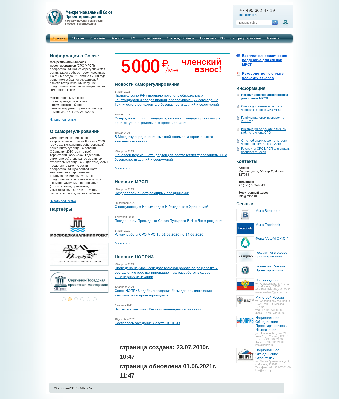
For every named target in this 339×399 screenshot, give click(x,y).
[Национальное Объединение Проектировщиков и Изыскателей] (245, 321)
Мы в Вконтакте (268, 211)
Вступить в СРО (212, 38)
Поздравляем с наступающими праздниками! (152, 193)
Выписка (117, 38)
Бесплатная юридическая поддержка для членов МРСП (264, 60)
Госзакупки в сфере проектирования (271, 254)
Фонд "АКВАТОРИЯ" (271, 238)
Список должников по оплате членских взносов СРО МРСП (262, 108)
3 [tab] (76, 299)
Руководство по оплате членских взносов (263, 75)
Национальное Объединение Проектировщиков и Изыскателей (271, 324)
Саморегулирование (245, 38)
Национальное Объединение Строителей (267, 354)
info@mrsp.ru (248, 15)
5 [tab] (88, 299)
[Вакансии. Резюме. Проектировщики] (245, 270)
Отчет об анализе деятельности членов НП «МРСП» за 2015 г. (264, 142)
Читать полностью (63, 119)
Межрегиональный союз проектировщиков (80, 17)
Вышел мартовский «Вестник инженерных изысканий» (159, 309)
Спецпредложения (180, 38)
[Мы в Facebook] (245, 229)
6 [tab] (95, 299)
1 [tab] (64, 299)
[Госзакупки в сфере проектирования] (245, 256)
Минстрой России (269, 297)
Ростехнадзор (266, 280)
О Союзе (77, 38)
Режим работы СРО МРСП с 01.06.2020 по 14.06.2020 (159, 234)
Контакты (273, 38)
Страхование (151, 38)
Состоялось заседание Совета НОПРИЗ (147, 323)
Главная (59, 38)
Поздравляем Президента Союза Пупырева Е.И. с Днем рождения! (169, 221)
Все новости (122, 168)
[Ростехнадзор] (245, 284)
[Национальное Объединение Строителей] (245, 355)
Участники (97, 38)
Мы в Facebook (267, 225)
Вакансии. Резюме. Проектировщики (270, 268)
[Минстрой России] (245, 301)
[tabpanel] (79, 256)
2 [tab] (70, 299)
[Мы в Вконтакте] (245, 215)
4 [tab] (82, 299)
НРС (132, 38)
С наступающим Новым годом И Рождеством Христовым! (161, 207)
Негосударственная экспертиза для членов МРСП (264, 96)
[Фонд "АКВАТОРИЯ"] (245, 242)
